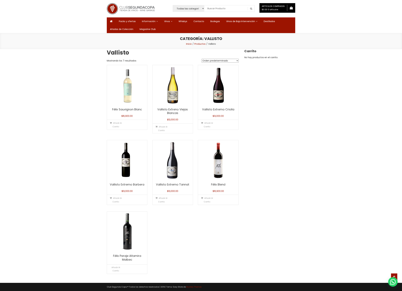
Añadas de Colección (121, 29)
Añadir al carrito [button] (117, 125)
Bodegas (215, 21)
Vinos (167, 21)
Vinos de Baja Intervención (240, 21)
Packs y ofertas (127, 21)
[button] (393, 282)
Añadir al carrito (115, 269)
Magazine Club (148, 29)
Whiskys (183, 21)
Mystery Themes (194, 287)
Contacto (198, 21)
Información (148, 21)
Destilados (269, 21)
